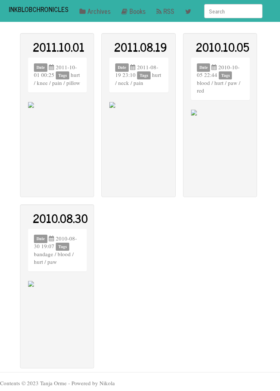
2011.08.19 (140, 46)
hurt (75, 74)
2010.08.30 (60, 217)
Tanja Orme (53, 383)
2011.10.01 (59, 46)
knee (42, 82)
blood (203, 82)
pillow (73, 82)
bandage (43, 254)
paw (232, 82)
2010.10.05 (222, 46)
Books (137, 10)
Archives (99, 10)
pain (57, 82)
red (200, 90)
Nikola (107, 383)
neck (123, 82)
